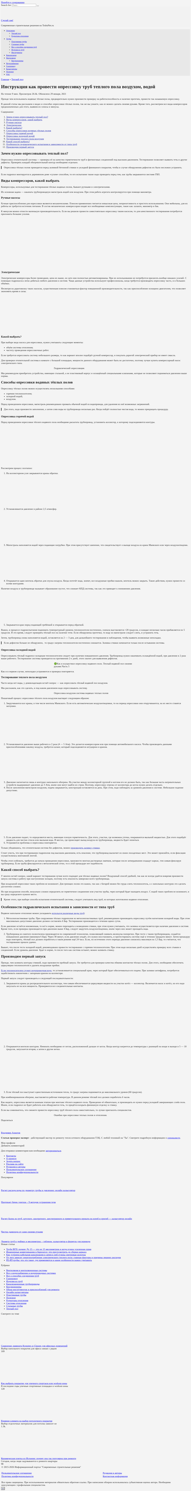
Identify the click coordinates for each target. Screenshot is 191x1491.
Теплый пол (16, 33)
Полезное (10, 72)
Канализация (11, 55)
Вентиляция (11, 58)
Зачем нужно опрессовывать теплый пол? (27, 117)
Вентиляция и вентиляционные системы (26, 1270)
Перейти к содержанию (12, 2)
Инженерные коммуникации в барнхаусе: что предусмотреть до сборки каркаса (46, 1252)
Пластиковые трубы (19, 42)
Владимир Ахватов (10, 1132)
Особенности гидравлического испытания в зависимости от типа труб (41, 144)
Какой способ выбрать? (18, 141)
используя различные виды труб (68, 913)
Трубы (8, 39)
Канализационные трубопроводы (22, 1284)
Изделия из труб (17, 50)
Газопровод (10, 66)
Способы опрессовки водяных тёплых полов (28, 130)
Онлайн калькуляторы (17, 1292)
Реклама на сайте (15, 1164)
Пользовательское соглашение (21, 1169)
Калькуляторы (11, 69)
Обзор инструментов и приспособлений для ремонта (32, 1289)
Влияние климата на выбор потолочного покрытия (26, 1421)
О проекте (11, 1158)
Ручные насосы (14, 122)
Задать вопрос (13, 1161)
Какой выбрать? (14, 128)
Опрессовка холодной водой (20, 136)
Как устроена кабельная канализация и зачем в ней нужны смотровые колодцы (46, 1254)
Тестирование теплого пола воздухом (25, 139)
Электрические (13, 125)
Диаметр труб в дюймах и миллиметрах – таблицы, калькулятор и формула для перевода (45, 1241)
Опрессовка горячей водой (19, 133)
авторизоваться (53, 1150)
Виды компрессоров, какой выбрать (24, 119)
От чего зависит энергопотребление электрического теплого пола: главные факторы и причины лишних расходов (63, 1257)
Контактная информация (115, 1476)
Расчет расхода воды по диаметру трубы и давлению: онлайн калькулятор (38, 1190)
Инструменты (16, 53)
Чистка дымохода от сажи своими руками (22, 1231)
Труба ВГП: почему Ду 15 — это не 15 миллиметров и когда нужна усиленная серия (48, 1249)
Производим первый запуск (20, 147)
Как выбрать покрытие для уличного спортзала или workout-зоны (34, 1383)
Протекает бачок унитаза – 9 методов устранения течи (28, 1202)
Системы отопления (16, 1303)
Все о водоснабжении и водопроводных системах (31, 1273)
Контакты (11, 1155)
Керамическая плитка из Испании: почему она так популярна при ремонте (38, 1458)
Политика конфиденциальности (22, 1172)
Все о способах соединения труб (24, 47)
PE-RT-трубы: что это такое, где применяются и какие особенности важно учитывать (49, 1260)
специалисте (173, 1137)
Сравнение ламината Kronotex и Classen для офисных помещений (34, 1346)
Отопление (10, 31)
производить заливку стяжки (85, 848)
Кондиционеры (17, 61)
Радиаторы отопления (19, 36)
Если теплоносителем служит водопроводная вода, (26, 970)
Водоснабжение (12, 64)
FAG (8, 74)
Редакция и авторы (15, 1166)
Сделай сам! (7, 20)
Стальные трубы (17, 44)
